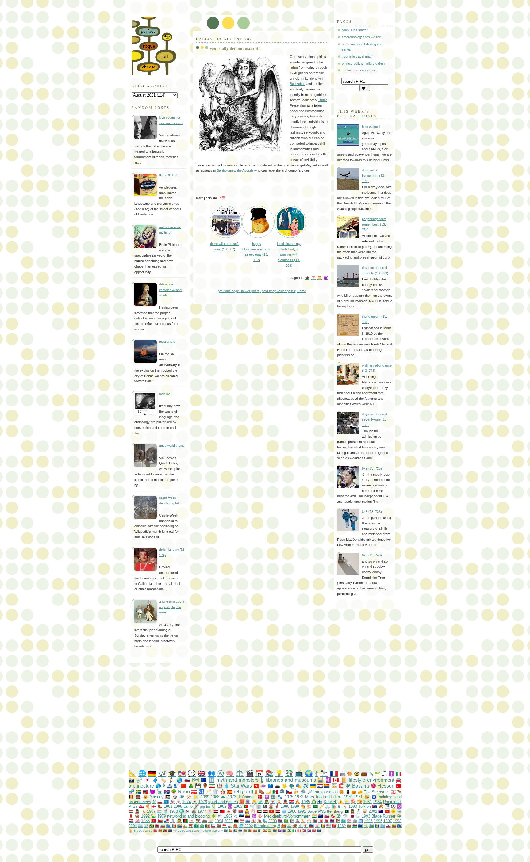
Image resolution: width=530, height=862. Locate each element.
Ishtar (322, 100)
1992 (145, 816)
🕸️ (355, 821)
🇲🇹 (320, 821)
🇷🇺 (187, 780)
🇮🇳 (314, 816)
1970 (348, 797)
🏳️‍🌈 (327, 785)
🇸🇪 (138, 791)
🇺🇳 (166, 801)
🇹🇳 (334, 826)
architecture (141, 785)
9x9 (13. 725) (372, 468)
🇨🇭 (256, 785)
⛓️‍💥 (139, 780)
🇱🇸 (289, 830)
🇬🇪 (253, 821)
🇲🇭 (399, 826)
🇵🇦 (166, 820)
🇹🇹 (314, 830)
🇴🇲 (160, 820)
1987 (151, 811)
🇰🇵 (240, 811)
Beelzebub (297, 84)
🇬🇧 (202, 773)
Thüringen (246, 797)
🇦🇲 (280, 821)
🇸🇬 (242, 821)
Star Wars (241, 785)
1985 (305, 801)
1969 (205, 797)
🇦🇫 (185, 820)
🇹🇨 (170, 830)
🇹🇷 (398, 785)
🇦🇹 (194, 791)
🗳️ (270, 785)
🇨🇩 (168, 826)
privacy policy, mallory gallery (363, 63)
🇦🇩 (207, 826)
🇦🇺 (380, 811)
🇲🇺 (354, 826)
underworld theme (172, 445)
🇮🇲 (153, 820)
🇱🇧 (393, 792)
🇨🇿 (289, 791)
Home (301, 291)
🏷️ (163, 780)
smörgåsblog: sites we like (361, 37)
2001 (373, 811)
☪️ (230, 806)
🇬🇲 (275, 830)
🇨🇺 (374, 806)
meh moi (165, 393)
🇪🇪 (241, 816)
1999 (178, 806)
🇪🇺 (204, 780)
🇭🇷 (291, 801)
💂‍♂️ (285, 801)
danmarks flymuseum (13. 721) (373, 175)
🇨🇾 (191, 820)
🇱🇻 (219, 826)
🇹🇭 (328, 826)
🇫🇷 (334, 773)
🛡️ (215, 791)
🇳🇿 (320, 816)
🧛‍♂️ (246, 811)
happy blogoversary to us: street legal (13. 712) (256, 252)
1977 (202, 811)
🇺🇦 (313, 785)
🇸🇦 (315, 806)
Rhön (184, 791)
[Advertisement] (277, 716)
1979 (161, 816)
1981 (168, 806)
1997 (387, 821)
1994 (219, 821)
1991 (302, 811)
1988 (145, 820)
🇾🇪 (131, 820)
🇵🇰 (346, 811)
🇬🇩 (160, 830)
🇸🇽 (309, 830)
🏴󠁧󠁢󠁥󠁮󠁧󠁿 (153, 806)
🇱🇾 (236, 821)
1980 (285, 806)
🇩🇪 (152, 773)
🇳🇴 (145, 791)
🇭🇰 (271, 811)
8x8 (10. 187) (168, 175)
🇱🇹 (394, 826)
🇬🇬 (306, 826)
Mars (309, 797)
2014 (198, 830)
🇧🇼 (240, 830)
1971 (358, 797)
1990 (352, 806)
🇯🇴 (338, 821)
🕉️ (254, 816)
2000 (272, 821)
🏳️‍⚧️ (159, 811)
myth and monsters (238, 780)
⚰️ (261, 791)
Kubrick (330, 801)
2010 (181, 830)
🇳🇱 (320, 785)
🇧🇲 (155, 830)
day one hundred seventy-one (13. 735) (374, 419)
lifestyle (357, 780)
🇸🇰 (326, 816)
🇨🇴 (255, 830)
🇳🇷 (360, 826)
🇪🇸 (229, 791)
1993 (366, 816)
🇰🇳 (165, 830)
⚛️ (328, 780)
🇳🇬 (294, 830)
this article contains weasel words (170, 290)
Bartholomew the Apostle (235, 170)
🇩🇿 (260, 830)
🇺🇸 (182, 773)
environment (380, 780)
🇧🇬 (162, 826)
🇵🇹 (246, 806)
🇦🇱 (157, 826)
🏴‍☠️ (264, 806)
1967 (228, 816)
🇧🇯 (230, 830)
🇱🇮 (311, 826)
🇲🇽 (275, 791)
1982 (222, 806)
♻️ (313, 801)
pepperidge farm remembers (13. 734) (374, 224)
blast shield (167, 341)
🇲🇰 (283, 826)
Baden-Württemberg (325, 811)
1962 (341, 826)
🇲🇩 (174, 826)
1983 (238, 806)
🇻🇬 (319, 830)
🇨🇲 (250, 830)
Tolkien (364, 806)
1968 (215, 797)
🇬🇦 (270, 830)
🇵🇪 (299, 830)
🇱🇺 (349, 821)
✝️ (391, 773)
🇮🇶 (277, 811)
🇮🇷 (212, 785)
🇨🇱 (213, 826)
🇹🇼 (222, 811)
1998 (397, 821)
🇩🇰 (260, 797)
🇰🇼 (292, 821)
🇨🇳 (183, 785)
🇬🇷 (176, 785)
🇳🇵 (317, 826)
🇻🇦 (196, 797)
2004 (133, 826)
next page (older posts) (279, 291)
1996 (378, 821)
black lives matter (355, 30)
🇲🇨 (224, 826)
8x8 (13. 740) (372, 555)
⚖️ (240, 773)
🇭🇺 (131, 811)
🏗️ (308, 806)
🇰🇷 (187, 811)
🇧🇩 (226, 830)
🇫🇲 (382, 826)
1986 (292, 811)
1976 (202, 801)
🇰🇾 (284, 830)
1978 (173, 811)
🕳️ (277, 785)
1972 (299, 797)
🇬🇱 (141, 806)
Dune (188, 806)
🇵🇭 (304, 830)
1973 (232, 797)
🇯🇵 (147, 780)
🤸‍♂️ (366, 826)
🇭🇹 (332, 821)
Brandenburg (265, 826)
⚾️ (309, 821)
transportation (325, 792)
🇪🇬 (265, 811)
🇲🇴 (196, 826)
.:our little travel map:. (357, 56)
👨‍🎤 (266, 801)
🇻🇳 (387, 811)
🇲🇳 (315, 821)
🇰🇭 (280, 830)
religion (242, 791)
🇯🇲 (151, 826)
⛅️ (347, 801)
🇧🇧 (377, 826)
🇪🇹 (265, 830)
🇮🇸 (167, 791)
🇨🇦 (336, 780)
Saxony (156, 797)
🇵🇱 (159, 801)
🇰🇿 (343, 821)
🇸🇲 (289, 826)
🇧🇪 (131, 797)
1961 (367, 801)
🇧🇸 (235, 830)
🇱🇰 (349, 826)
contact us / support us (359, 70)
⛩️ (190, 826)
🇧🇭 (326, 821)
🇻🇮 (175, 830)
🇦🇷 (140, 826)
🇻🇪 (247, 816)
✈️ (305, 785)
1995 (368, 821)
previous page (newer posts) (239, 291)
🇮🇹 (398, 773)
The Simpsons (377, 792)
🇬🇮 (388, 826)
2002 (248, 826)
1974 (186, 801)
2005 (140, 830)
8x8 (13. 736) (372, 511)
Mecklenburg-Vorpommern (287, 816)
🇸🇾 (215, 811)
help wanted (371, 126)
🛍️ (333, 806)
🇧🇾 (245, 830)
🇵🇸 (168, 797)
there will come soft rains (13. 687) (224, 246)
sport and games (223, 801)
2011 (189, 830)
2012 (148, 830)
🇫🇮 (319, 801)
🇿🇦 (179, 826)
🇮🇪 (254, 791)
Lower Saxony (212, 830)
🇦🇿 (371, 826)
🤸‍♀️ (344, 806)
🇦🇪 (259, 811)
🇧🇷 (286, 821)
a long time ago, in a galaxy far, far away (172, 607)
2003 (228, 821)
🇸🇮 (247, 821)
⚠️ (340, 801)
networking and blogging (188, 816)
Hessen (386, 785)
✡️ (399, 806)
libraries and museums (291, 780)
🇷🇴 (323, 826)
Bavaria (360, 785)
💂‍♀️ (137, 811)
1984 (377, 801)
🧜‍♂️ (214, 806)
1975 (289, 797)
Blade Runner (383, 816)
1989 (294, 806)
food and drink (329, 797)
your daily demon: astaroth (235, 48)
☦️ (266, 797)
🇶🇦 (351, 816)
